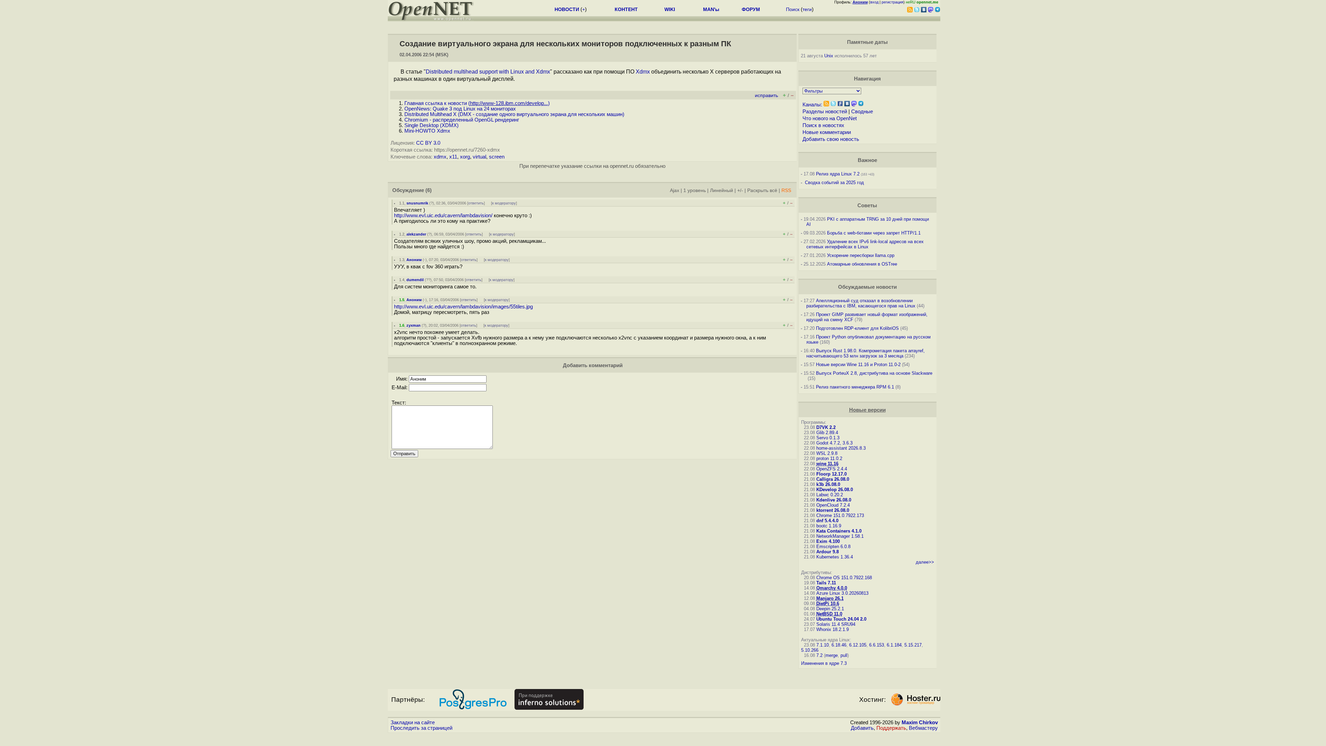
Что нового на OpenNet (830, 118)
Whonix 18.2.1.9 (832, 629)
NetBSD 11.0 (829, 613)
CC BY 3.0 (428, 143)
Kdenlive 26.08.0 (833, 500)
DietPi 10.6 (827, 603)
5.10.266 (809, 650)
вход (874, 2)
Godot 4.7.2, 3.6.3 (834, 443)
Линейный (721, 190)
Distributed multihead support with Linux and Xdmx (488, 72)
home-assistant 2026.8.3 (841, 448)
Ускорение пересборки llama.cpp (860, 255)
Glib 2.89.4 (827, 432)
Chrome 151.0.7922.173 (840, 515)
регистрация (892, 2)
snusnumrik (417, 203)
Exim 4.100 (828, 541)
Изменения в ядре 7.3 (824, 663)
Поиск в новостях (823, 125)
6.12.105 (857, 645)
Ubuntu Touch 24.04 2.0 (841, 619)
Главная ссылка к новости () (477, 103)
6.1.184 (894, 645)
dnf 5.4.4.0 (827, 520)
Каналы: (812, 104)
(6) (428, 190)
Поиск (792, 9)
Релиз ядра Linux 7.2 (837, 173)
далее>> (925, 562)
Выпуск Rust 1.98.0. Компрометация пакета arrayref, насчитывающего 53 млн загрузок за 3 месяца (865, 353)
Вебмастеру (923, 728)
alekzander (416, 234)
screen (497, 157)
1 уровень (694, 190)
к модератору (504, 203)
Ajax (674, 190)
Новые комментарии (827, 132)
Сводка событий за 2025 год (834, 182)
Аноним (414, 260)
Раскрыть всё (762, 190)
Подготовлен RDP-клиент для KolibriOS (857, 328)
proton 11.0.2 (829, 458)
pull (843, 655)
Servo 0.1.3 (827, 437)
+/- (740, 190)
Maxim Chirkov (920, 722)
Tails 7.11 (826, 582)
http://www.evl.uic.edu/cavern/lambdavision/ (443, 215)
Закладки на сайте (413, 722)
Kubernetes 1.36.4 (834, 557)
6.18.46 (839, 645)
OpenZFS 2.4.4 (831, 468)
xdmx (440, 157)
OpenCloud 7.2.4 (833, 505)
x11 (453, 157)
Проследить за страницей (421, 728)
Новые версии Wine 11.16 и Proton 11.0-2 (858, 364)
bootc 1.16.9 (828, 525)
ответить (476, 203)
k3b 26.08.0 (828, 484)
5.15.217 (913, 645)
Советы (867, 205)
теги (807, 9)
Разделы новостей (825, 111)
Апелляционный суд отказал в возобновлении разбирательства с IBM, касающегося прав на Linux (860, 303)
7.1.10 (822, 645)
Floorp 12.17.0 (831, 474)
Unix (828, 55)
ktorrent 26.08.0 (832, 510)
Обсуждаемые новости (867, 287)
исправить (766, 95)
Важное (867, 160)
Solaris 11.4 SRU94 (835, 624)
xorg (465, 157)
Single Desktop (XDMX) (431, 125)
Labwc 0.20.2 (829, 494)
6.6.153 (876, 645)
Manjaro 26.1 (830, 598)
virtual (479, 157)
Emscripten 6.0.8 (833, 546)
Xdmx (643, 72)
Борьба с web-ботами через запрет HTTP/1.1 (874, 233)
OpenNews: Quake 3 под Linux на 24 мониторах (460, 109)
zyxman (413, 325)
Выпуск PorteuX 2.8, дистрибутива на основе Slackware (874, 373)
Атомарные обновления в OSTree (862, 264)
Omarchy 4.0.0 (831, 588)
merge (831, 655)
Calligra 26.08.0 (832, 479)
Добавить (862, 728)
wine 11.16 (827, 463)
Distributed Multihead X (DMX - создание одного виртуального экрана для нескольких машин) (514, 114)
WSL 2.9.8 (826, 453)
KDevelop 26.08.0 (834, 489)
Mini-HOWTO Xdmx (427, 131)
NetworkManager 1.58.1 (840, 536)
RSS (786, 190)
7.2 (819, 655)
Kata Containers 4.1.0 (839, 531)
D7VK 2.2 (826, 427)
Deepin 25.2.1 (830, 608)
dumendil (415, 280)
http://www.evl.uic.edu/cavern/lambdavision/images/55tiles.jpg (463, 306)
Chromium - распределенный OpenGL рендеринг (461, 120)
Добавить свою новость (831, 139)
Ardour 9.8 (827, 551)
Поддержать (891, 728)
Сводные (862, 111)
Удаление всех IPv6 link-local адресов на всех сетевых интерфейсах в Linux (865, 244)
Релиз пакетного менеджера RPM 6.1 (855, 387)
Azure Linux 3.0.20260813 (842, 593)
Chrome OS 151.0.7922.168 (844, 577)
